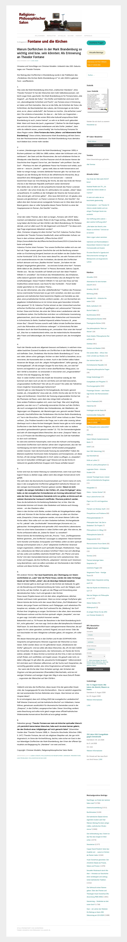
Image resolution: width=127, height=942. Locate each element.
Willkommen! (40, 35)
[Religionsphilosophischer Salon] (49, 31)
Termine (89, 556)
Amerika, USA (91, 289)
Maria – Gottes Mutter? (95, 492)
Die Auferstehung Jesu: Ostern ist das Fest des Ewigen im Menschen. (98, 837)
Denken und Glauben (94, 348)
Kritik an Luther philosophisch (96, 465)
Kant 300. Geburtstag (94, 451)
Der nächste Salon (93, 360)
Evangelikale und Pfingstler (96, 382)
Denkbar (67, 755)
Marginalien (91, 488)
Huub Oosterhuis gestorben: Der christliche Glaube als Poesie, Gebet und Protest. (98, 863)
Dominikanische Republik (95, 365)
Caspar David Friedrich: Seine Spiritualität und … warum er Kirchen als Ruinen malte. (98, 852)
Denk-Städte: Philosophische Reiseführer (47, 755)
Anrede (89, 653)
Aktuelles (62, 35)
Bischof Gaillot (92, 310)
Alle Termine (91, 164)
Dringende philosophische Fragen (98, 369)
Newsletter (51, 35)
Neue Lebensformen (94, 497)
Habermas (90, 406)
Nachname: (90, 639)
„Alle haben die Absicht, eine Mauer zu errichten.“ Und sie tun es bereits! (98, 230)
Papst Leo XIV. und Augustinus (97, 501)
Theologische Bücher (94, 323)
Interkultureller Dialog (94, 415)
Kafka (89, 435)
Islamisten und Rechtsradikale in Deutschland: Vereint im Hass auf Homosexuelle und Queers (98, 245)
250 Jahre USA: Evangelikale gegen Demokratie (97, 735)
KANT (89, 447)
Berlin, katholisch (92, 306)
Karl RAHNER (91, 456)
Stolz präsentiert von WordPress (30, 928)
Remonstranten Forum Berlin (96, 544)
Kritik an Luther (92, 460)
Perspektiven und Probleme (96, 513)
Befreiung (90, 294)
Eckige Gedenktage (93, 377)
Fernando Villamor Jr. (42, 930)
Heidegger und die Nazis (95, 410)
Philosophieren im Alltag (95, 530)
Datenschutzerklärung (94, 808)
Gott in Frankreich (93, 401)
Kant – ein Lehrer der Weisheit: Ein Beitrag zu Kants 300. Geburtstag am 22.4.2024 (97, 912)
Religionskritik (91, 539)
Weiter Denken (92, 603)
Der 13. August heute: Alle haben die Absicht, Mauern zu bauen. (98, 687)
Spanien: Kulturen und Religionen (98, 548)
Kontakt (79, 35)
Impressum (88, 35)
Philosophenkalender (94, 518)
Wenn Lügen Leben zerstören (97, 237)
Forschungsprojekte (93, 386)
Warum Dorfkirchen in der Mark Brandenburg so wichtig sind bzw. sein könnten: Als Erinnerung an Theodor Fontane (49, 53)
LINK (89, 705)
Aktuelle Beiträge (96, 53)
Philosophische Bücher (38, 758)
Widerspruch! (91, 607)
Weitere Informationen (94, 700)
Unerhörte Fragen (96, 43)
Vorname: (90, 631)
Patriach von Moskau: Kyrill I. (96, 509)
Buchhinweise (91, 315)
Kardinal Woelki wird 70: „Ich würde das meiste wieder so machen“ (96, 190)
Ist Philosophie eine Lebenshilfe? (98, 427)
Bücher (71, 35)
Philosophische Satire (94, 534)
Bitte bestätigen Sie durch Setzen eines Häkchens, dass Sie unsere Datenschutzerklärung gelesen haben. (97, 662)
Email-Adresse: (91, 646)
